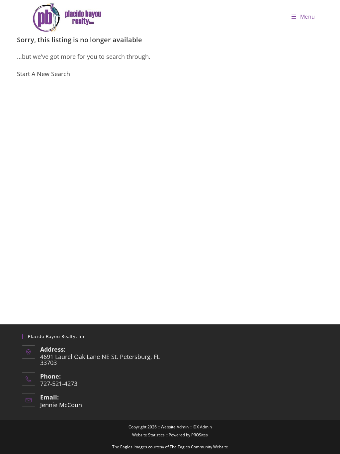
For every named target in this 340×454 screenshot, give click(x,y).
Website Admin (175, 427)
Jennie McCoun (61, 405)
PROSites (199, 435)
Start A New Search (43, 74)
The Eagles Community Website (199, 447)
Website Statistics (148, 435)
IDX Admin (202, 427)
